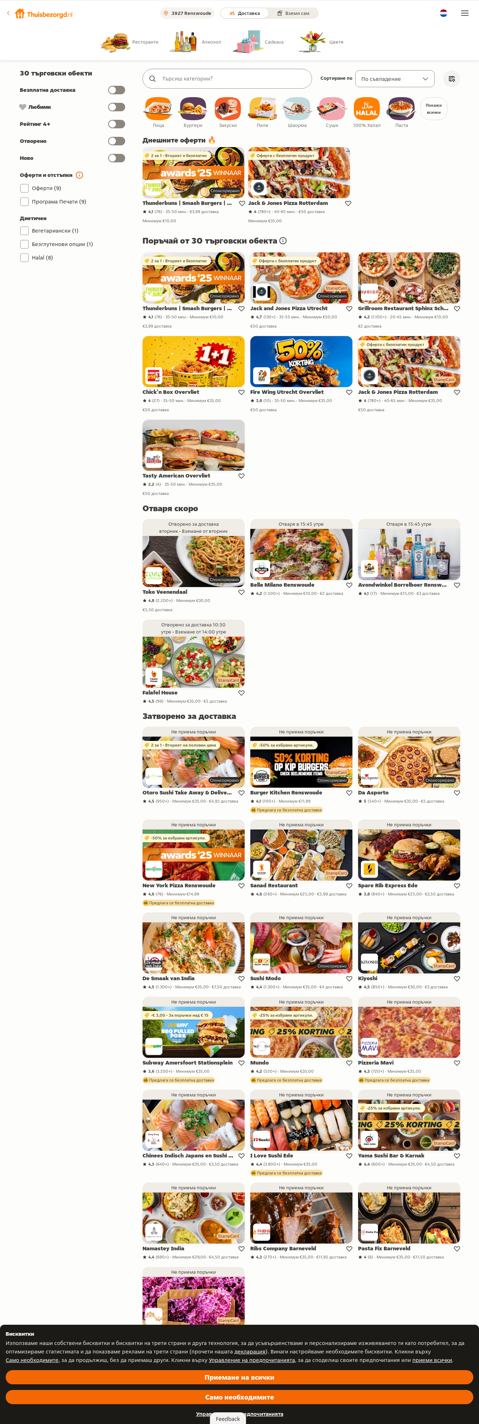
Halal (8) (42, 257)
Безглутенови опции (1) (62, 244)
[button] (39, 13)
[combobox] (234, 78)
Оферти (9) (46, 188)
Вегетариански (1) (55, 230)
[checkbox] (158, 113)
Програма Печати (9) (59, 201)
